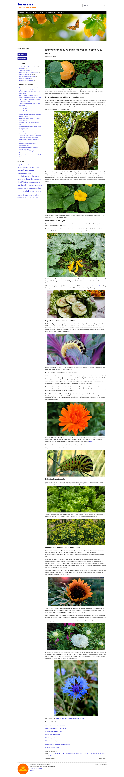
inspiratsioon (23, 176)
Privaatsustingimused (36, 768)
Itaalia (31, 176)
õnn (36, 198)
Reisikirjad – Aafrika (24, 70)
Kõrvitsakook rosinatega (52, 747)
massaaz (38, 182)
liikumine (22, 182)
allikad (22, 165)
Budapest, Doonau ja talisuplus (28, 133)
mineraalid (20, 188)
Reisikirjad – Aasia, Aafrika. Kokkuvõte (30, 135)
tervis (47, 755)
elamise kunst (28, 167)
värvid (27, 198)
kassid (19, 179)
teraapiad (20, 195)
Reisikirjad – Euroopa (25, 74)
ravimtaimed (101, 753)
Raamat (28, 12)
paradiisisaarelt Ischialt (95, 286)
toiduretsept (32, 195)
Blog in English (50, 12)
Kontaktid (61, 12)
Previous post (50, 759)
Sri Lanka (37, 192)
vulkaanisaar (22, 198)
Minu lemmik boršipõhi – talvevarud (55, 728)
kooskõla (29, 179)
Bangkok (35, 165)
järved (36, 176)
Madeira (31, 182)
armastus (27, 165)
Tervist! (21, 12)
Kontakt (32, 770)
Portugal (29, 188)
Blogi (41, 12)
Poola (24, 188)
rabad (39, 188)
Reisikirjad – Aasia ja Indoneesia (28, 72)
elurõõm (22, 170)
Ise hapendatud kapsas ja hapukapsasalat (57, 744)
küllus (95, 753)
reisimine (29, 191)
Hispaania (30, 170)
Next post (102, 759)
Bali (31, 165)
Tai (40, 192)
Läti (27, 182)
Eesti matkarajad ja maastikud (27, 66)
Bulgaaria (20, 167)
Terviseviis (25, 4)
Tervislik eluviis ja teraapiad (62, 753)
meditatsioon (38, 185)
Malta (34, 182)
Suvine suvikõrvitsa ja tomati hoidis (55, 725)
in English (22, 68)
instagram (23, 58)
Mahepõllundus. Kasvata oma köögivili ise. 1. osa (70, 718)
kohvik (24, 179)
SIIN (90, 441)
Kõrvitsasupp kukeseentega (53, 737)
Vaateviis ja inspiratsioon (26, 80)
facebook (23, 54)
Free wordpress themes (100, 764)
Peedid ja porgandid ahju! (52, 734)
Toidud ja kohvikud (77, 753)
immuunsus (22, 173)
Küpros (39, 179)
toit (51, 755)
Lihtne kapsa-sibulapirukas (53, 741)
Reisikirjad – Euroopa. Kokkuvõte (28, 137)
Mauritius (31, 185)
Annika (56, 56)
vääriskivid (32, 198)
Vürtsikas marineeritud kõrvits (53, 731)
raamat (34, 188)
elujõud (90, 753)
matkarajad (23, 185)
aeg (19, 165)
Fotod (35, 12)
